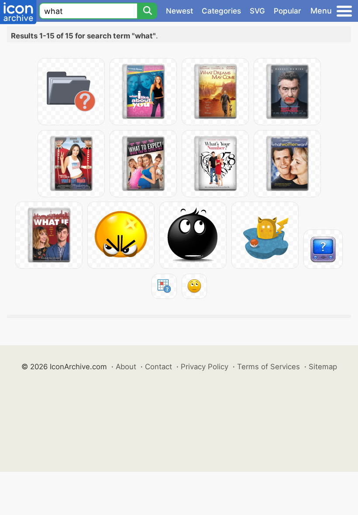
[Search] (147, 11)
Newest (179, 11)
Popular (287, 11)
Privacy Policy (204, 366)
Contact (158, 366)
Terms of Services (268, 366)
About (126, 366)
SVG (257, 11)
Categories (221, 11)
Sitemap (323, 366)
